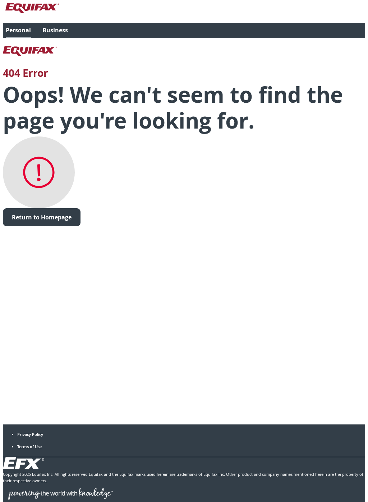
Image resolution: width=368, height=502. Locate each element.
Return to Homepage (42, 217)
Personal (18, 30)
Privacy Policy (30, 434)
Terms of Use (29, 446)
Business (55, 30)
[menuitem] (18, 30)
